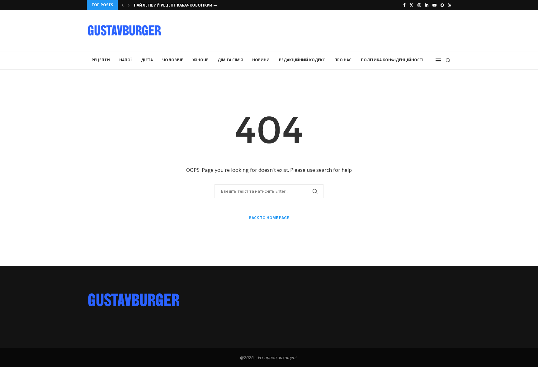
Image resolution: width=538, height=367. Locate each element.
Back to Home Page (269, 217)
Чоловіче (172, 60)
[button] (122, 5)
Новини (261, 60)
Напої (125, 60)
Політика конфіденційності (392, 60)
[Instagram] (419, 5)
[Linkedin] (426, 5)
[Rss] (449, 5)
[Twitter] (411, 5)
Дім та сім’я (230, 60)
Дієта (147, 60)
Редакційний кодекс (302, 60)
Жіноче (200, 60)
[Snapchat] (442, 5)
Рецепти (101, 60)
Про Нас (343, 60)
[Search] (448, 60)
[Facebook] (404, 5)
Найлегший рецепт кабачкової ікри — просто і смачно (194, 5)
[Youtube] (434, 5)
